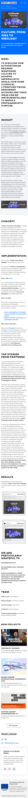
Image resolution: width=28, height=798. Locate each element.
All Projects (13, 725)
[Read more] (14, 642)
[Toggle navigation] (25, 3)
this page (11, 328)
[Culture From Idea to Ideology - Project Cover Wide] (14, 204)
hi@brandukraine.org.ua (12, 743)
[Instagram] (9, 769)
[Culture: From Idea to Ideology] (14, 19)
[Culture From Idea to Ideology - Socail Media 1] (14, 503)
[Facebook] (5, 769)
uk (21, 3)
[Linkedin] (14, 769)
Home (2, 6)
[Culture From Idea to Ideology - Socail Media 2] (14, 532)
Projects (8, 6)
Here (5, 332)
